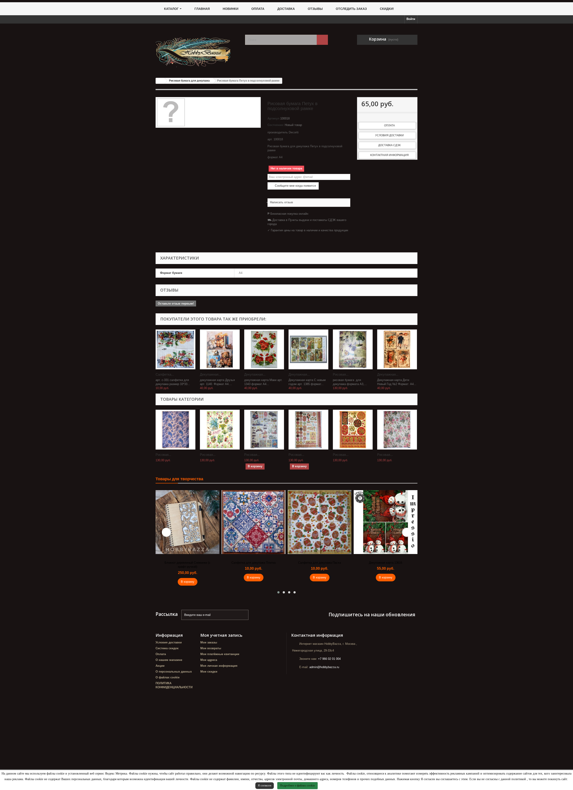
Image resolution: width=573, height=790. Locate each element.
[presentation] (166, 532)
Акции (160, 665)
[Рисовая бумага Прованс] (353, 349)
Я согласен (264, 785)
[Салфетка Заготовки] (175, 349)
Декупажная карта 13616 (319, 562)
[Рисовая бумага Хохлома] (353, 430)
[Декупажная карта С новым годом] (308, 349)
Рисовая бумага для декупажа (189, 80)
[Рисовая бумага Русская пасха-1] (264, 430)
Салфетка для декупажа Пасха (253, 562)
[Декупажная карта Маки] (264, 349)
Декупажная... (210, 374)
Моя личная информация (218, 665)
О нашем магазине (169, 660)
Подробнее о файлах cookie (297, 785)
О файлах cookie (168, 677)
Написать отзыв (281, 202)
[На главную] (160, 81)
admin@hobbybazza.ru (324, 667)
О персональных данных (174, 671)
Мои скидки (208, 671)
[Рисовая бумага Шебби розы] (397, 430)
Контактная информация (389, 155)
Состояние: (275, 125)
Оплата (389, 125)
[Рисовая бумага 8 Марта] (220, 430)
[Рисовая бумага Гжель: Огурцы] (175, 430)
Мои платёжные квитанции (219, 654)
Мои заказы (208, 642)
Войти (410, 19)
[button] (278, 592)
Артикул (273, 118)
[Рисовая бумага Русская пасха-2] (308, 430)
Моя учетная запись (221, 635)
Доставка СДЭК (389, 145)
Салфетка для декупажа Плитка (187, 562)
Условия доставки (389, 135)
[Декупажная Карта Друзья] (220, 349)
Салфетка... (165, 374)
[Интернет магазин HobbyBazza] (197, 49)
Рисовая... (341, 374)
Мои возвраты (210, 648)
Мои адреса (208, 660)
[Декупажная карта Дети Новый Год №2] (397, 349)
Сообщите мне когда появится (295, 185)
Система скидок (167, 648)
